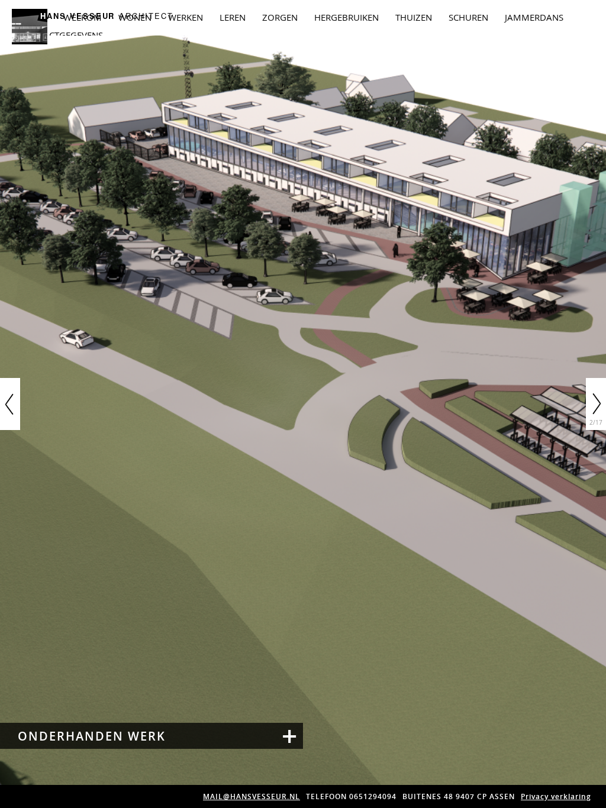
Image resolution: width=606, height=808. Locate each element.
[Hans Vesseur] (29, 40)
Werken (185, 17)
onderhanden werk (92, 736)
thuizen (413, 17)
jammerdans (534, 17)
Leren (233, 17)
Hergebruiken (346, 17)
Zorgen (280, 17)
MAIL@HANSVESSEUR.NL (251, 796)
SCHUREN (468, 17)
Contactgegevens (61, 35)
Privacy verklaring (556, 796)
